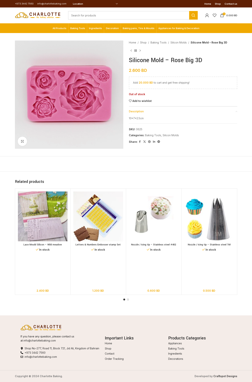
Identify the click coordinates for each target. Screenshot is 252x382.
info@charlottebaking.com (40, 340)
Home (132, 42)
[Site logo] (38, 15)
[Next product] (140, 50)
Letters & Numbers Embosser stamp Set (98, 244)
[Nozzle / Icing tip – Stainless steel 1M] (209, 216)
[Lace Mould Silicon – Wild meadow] (43, 216)
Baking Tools (159, 42)
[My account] (207, 15)
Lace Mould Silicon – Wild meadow (43, 244)
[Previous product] (131, 50)
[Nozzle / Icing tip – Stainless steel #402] (154, 216)
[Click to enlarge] (22, 141)
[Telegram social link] (158, 141)
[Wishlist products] (214, 15)
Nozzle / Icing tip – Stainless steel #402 (153, 244)
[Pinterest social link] (149, 141)
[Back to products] (135, 50)
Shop (143, 42)
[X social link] (144, 141)
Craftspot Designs (225, 376)
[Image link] (41, 327)
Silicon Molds (178, 42)
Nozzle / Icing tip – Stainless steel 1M (209, 244)
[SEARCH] (193, 15)
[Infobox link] (24, 3)
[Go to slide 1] (124, 299)
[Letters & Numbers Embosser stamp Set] (98, 216)
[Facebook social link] (140, 141)
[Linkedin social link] (154, 141)
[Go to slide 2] (128, 299)
